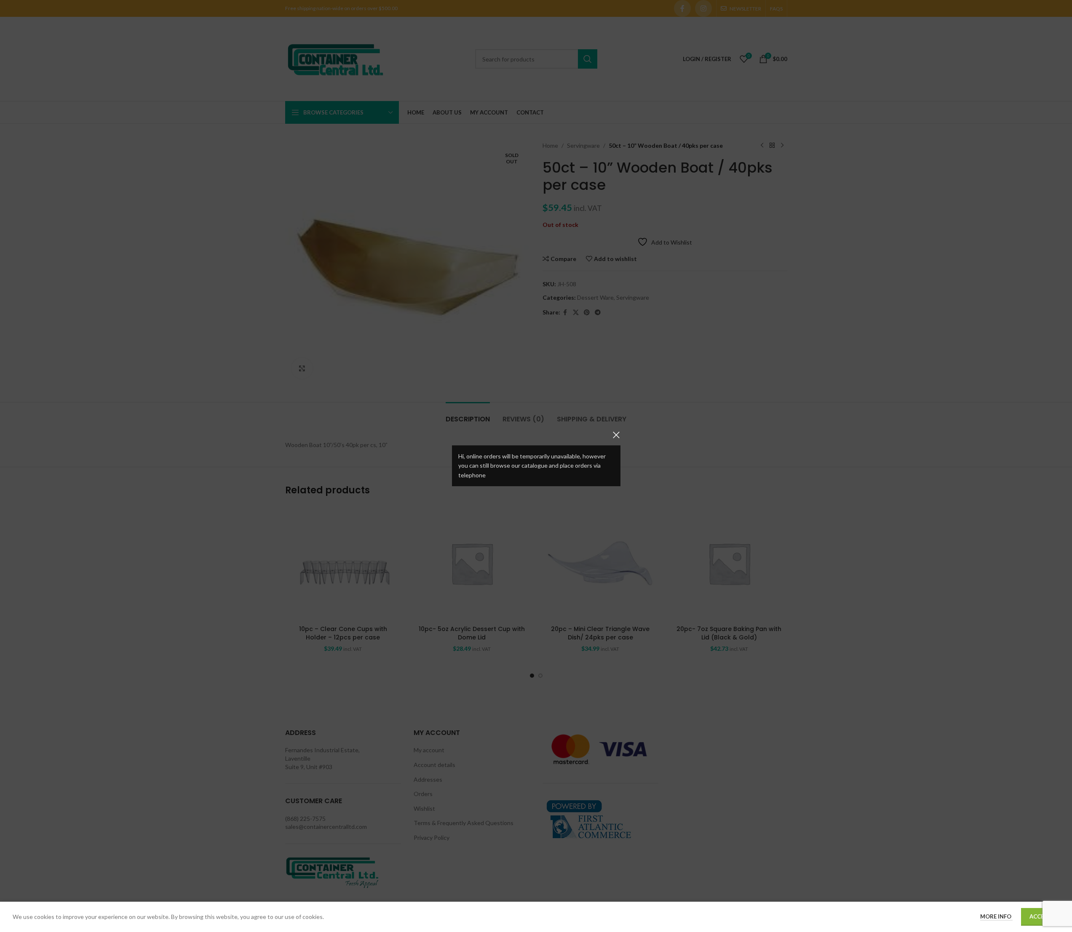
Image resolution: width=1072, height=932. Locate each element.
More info (996, 916)
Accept (1040, 916)
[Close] (616, 434)
